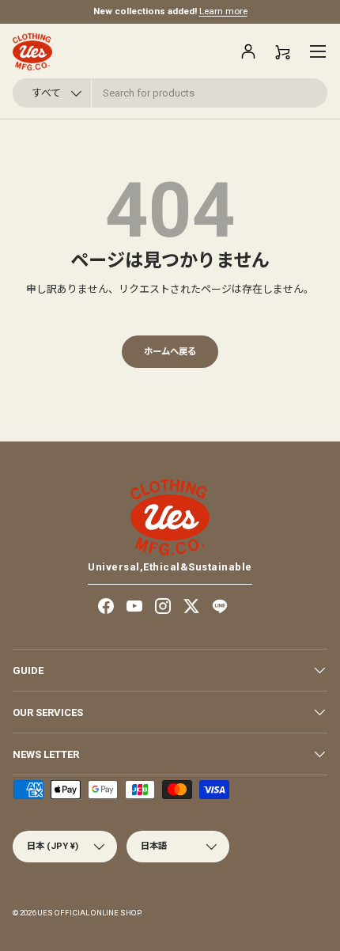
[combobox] (170, 93)
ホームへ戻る (170, 351)
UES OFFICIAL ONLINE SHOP (88, 912)
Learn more (223, 11)
